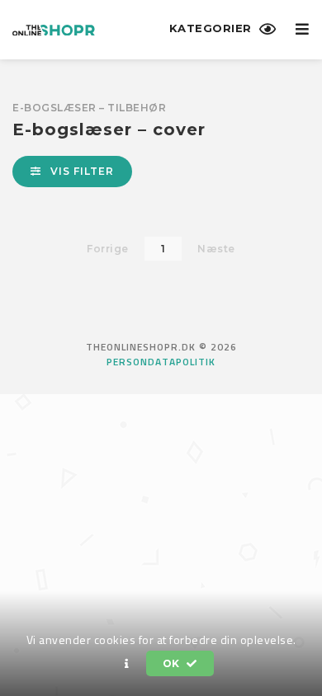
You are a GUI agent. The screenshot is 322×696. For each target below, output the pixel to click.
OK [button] (173, 663)
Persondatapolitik (161, 362)
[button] (127, 663)
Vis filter (80, 171)
